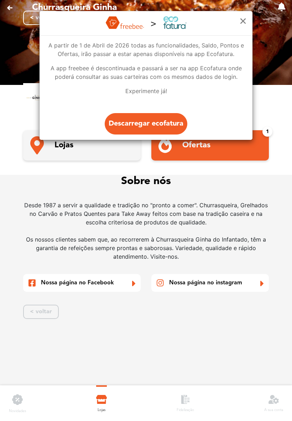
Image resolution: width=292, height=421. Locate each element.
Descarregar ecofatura (146, 123)
